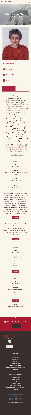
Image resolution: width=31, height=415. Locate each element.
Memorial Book (22, 87)
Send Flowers (10, 64)
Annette (24, 172)
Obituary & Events (8, 87)
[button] (29, 2)
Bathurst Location (15, 374)
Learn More (15, 239)
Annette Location (15, 354)
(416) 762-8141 (16, 363)
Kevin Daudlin (17, 365)
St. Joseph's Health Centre (16, 149)
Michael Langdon (17, 385)
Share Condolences (11, 75)
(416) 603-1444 (16, 383)
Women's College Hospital (19, 147)
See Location (9, 69)
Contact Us (9, 80)
